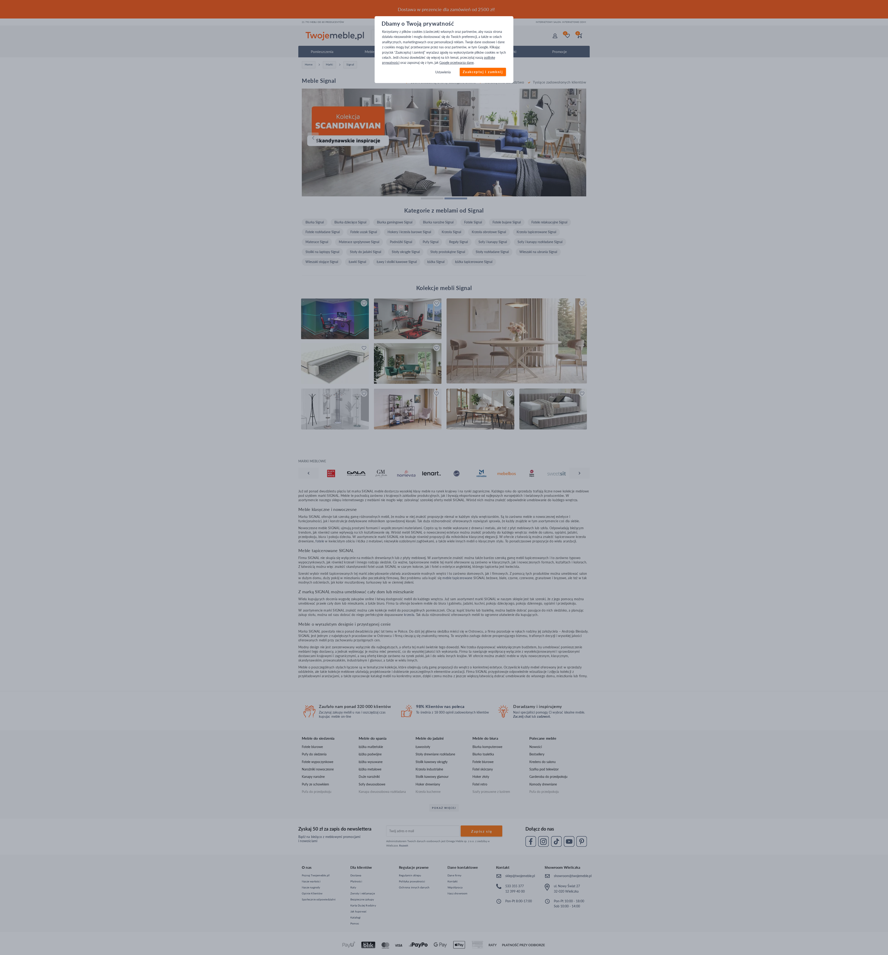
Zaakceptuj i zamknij (483, 72)
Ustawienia (443, 72)
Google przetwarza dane (456, 63)
